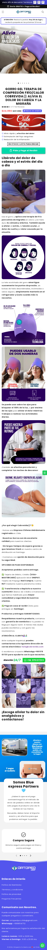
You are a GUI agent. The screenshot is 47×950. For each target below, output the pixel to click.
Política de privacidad (11, 894)
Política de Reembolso (12, 885)
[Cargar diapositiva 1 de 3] (18, 83)
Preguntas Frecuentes (11, 899)
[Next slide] (30, 855)
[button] (42, 11)
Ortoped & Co (18, 947)
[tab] (20, 856)
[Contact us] (42, 945)
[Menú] (2, 11)
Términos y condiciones (12, 889)
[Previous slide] (16, 855)
